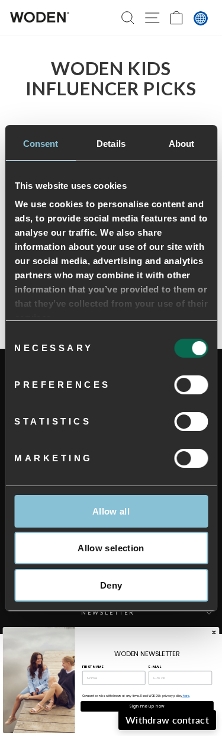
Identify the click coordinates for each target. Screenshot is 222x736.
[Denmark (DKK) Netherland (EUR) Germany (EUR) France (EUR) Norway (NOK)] (201, 18)
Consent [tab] (41, 144)
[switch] (191, 384)
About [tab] (182, 144)
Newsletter (108, 612)
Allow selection (111, 548)
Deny (111, 585)
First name (93, 666)
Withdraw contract (167, 719)
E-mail (155, 666)
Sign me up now (147, 706)
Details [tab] (111, 144)
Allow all (111, 511)
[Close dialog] (214, 632)
